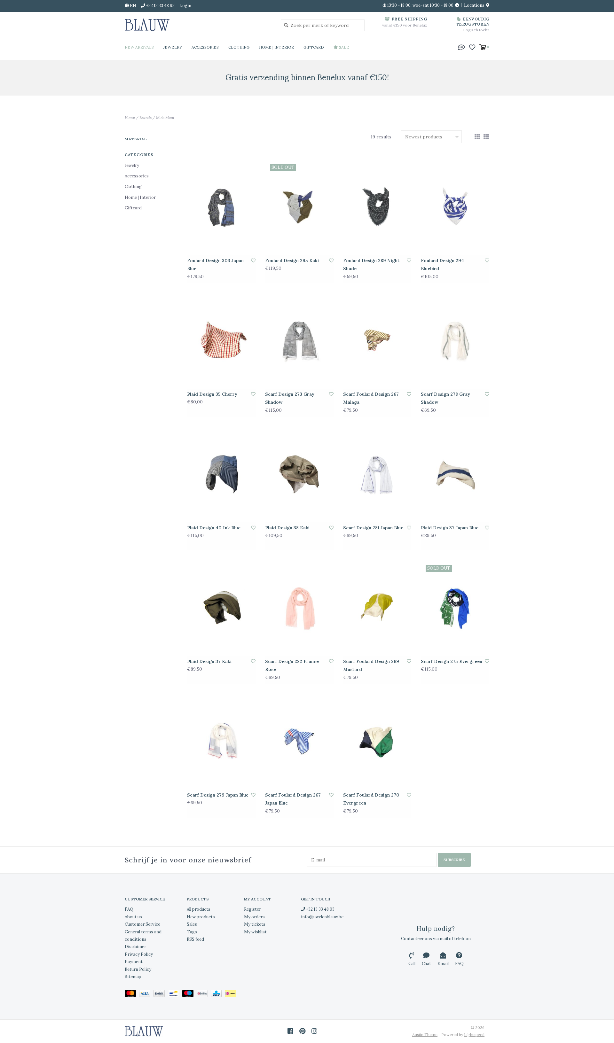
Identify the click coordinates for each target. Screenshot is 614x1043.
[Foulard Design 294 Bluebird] (455, 207)
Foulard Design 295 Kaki (292, 260)
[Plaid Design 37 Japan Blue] (455, 474)
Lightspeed (474, 1034)
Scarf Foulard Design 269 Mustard (371, 665)
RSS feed (195, 939)
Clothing (238, 47)
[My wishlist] (472, 47)
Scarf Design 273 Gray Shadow (289, 398)
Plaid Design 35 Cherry (212, 394)
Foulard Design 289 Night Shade (371, 264)
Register (252, 909)
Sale (343, 47)
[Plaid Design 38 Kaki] (299, 474)
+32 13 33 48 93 (320, 909)
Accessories (205, 47)
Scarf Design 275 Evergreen (451, 661)
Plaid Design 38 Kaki (287, 528)
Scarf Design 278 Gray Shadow (445, 398)
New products (201, 917)
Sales (192, 924)
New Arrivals (139, 47)
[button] (461, 47)
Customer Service (142, 924)
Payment (134, 961)
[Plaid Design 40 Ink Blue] (221, 474)
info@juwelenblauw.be (322, 917)
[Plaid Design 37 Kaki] (221, 608)
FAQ (129, 909)
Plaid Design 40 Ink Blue (213, 528)
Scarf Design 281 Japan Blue (373, 528)
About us (133, 917)
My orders (254, 917)
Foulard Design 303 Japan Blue (215, 264)
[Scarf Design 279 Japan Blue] (221, 742)
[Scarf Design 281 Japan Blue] (377, 474)
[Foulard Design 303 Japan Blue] (221, 207)
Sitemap (133, 976)
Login (185, 5)
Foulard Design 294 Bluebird (442, 264)
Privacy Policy (139, 954)
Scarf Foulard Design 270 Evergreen (371, 799)
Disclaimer (135, 946)
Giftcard (313, 47)
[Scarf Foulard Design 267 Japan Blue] (299, 742)
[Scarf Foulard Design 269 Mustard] (377, 608)
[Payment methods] (132, 995)
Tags (192, 932)
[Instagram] (314, 1031)
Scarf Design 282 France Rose (292, 665)
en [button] (132, 5)
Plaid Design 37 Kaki (209, 661)
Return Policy (138, 969)
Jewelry (172, 47)
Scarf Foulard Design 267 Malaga (371, 398)
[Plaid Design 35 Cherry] (221, 341)
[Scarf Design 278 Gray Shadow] (455, 341)
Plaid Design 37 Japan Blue (449, 528)
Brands (145, 117)
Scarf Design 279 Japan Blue (217, 795)
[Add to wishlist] (253, 260)
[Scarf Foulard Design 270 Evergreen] (377, 742)
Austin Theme (424, 1034)
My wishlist (255, 932)
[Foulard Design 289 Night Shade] (377, 207)
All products (198, 909)
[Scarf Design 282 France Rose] (299, 608)
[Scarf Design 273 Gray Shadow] (299, 341)
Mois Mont (165, 117)
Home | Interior (276, 47)
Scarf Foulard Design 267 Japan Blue (293, 799)
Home (130, 117)
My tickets (254, 924)
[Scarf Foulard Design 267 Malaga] (377, 341)
